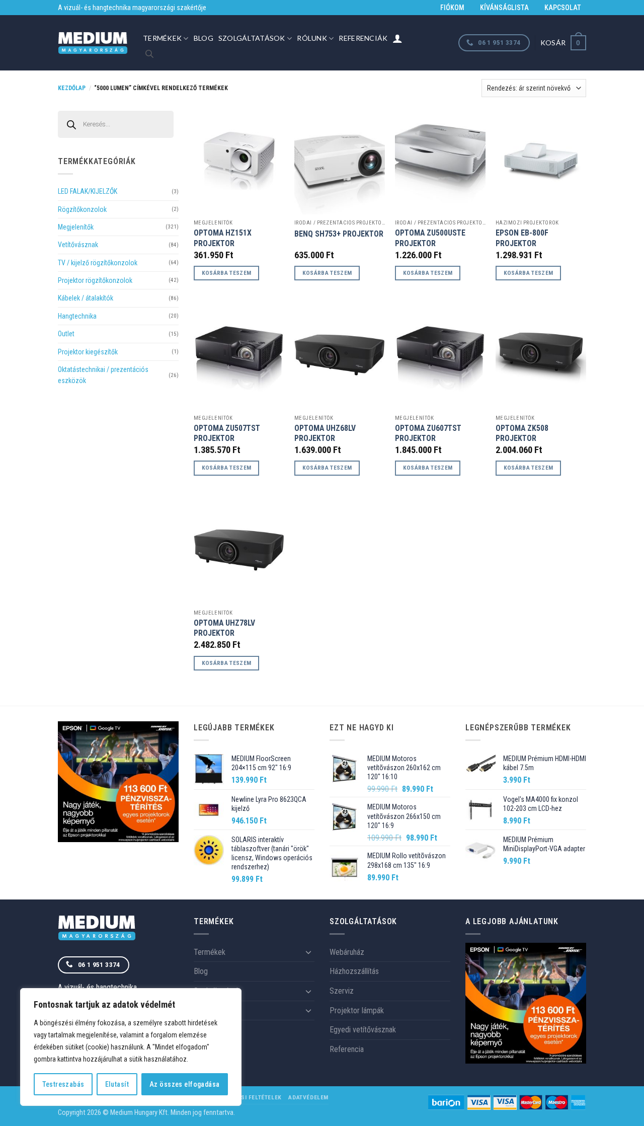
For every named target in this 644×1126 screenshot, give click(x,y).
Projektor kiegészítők (88, 352)
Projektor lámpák (357, 1010)
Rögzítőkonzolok (82, 209)
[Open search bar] (149, 53)
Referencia (347, 1049)
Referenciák (363, 38)
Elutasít (117, 1084)
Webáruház (347, 952)
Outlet (66, 334)
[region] (131, 1047)
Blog (203, 38)
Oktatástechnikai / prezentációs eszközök (103, 375)
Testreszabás (63, 1084)
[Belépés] (397, 38)
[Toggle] (308, 952)
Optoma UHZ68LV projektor (325, 433)
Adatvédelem (308, 1097)
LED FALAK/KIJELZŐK (87, 191)
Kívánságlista (504, 8)
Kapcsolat (562, 8)
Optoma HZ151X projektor (223, 238)
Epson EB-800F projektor (522, 238)
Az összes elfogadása (184, 1084)
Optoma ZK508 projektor (522, 433)
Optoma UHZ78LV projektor (224, 628)
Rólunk (312, 38)
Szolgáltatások (251, 38)
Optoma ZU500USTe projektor (430, 238)
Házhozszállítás (354, 971)
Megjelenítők (76, 227)
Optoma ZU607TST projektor (428, 433)
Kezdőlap (72, 88)
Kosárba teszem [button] (227, 272)
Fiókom (452, 8)
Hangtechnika (77, 316)
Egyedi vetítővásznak (363, 1029)
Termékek (162, 38)
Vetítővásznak (78, 245)
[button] (563, 42)
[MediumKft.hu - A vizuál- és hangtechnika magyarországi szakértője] (93, 43)
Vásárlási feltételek (248, 1097)
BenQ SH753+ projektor (338, 234)
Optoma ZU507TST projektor (227, 433)
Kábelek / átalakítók (85, 298)
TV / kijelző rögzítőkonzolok (97, 263)
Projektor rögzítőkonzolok (95, 280)
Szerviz (342, 991)
